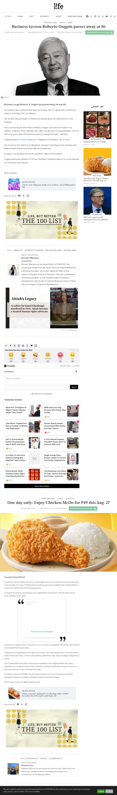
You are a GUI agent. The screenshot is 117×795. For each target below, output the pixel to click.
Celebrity (44, 16)
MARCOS (18, 250)
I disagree (109, 791)
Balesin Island (53, 250)
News (70, 23)
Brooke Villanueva (15, 32)
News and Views (75, 16)
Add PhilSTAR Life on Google (98, 32)
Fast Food (70, 499)
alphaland (70, 250)
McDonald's (32, 758)
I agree (101, 791)
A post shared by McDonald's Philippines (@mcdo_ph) (41, 638)
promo (43, 758)
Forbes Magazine (28, 139)
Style (8, 16)
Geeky (58, 16)
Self (31, 16)
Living (20, 16)
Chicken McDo (55, 758)
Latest (62, 23)
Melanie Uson (29, 508)
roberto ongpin (34, 250)
